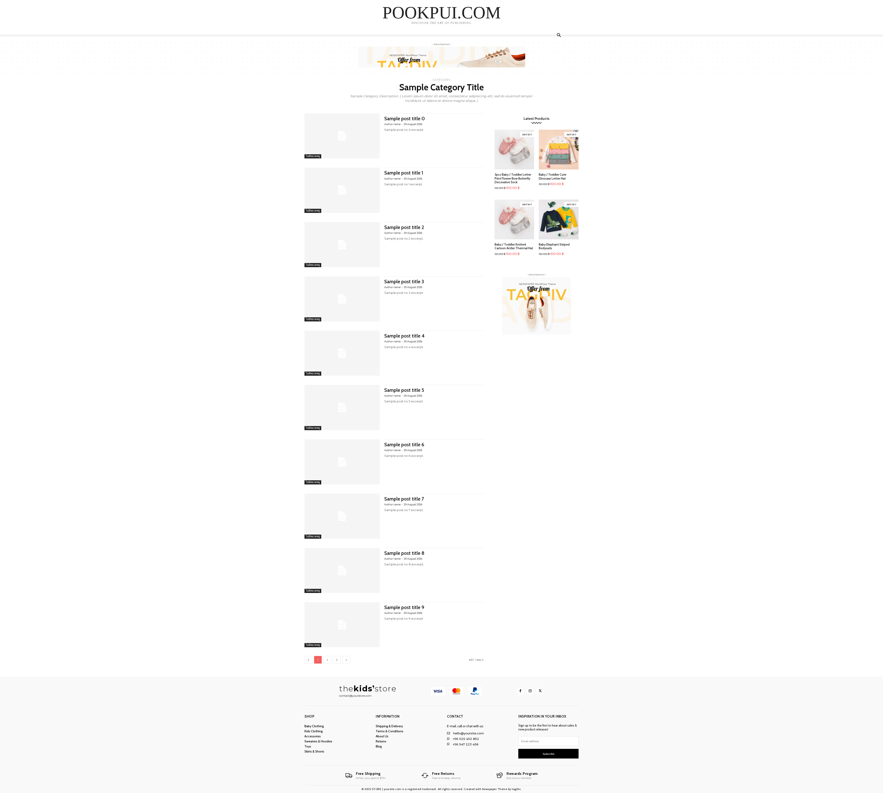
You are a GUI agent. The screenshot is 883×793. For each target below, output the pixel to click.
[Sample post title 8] (342, 570)
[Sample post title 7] (342, 516)
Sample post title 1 (403, 173)
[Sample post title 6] (342, 461)
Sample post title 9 (404, 607)
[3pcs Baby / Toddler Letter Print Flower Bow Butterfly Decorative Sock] (514, 149)
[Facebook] (520, 691)
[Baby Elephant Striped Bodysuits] (559, 219)
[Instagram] (530, 691)
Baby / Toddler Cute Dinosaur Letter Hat (552, 176)
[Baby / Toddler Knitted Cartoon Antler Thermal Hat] (514, 219)
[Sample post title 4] (342, 353)
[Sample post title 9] (342, 624)
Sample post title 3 (404, 281)
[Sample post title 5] (342, 407)
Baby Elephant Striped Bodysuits (554, 246)
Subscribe (548, 754)
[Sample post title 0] (342, 135)
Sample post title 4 (404, 336)
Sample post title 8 (404, 553)
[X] (540, 691)
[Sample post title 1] (342, 190)
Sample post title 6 (404, 444)
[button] (558, 35)
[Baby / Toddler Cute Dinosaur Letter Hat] (559, 149)
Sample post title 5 (404, 390)
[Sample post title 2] (342, 244)
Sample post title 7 (404, 499)
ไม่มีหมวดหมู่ (313, 156)
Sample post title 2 (404, 227)
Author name (392, 124)
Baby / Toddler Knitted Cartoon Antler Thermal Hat (514, 246)
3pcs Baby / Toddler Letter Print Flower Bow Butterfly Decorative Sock (513, 178)
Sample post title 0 (404, 118)
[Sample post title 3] (342, 298)
